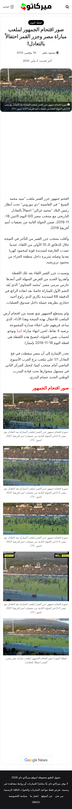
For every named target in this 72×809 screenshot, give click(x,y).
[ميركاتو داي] (36, 6)
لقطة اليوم (36, 22)
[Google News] (36, 760)
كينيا (19, 331)
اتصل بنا (34, 795)
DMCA (36, 802)
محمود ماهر (48, 52)
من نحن (59, 795)
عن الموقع (46, 795)
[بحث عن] (67, 8)
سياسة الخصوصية (18, 795)
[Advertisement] (36, 152)
